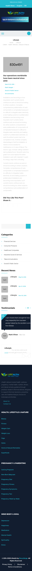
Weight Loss (5, 433)
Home (11, 42)
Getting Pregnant (7, 469)
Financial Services (10, 241)
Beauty (3, 419)
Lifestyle (18, 42)
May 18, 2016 (22, 277)
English (19, 5)
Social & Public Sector (12, 90)
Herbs (3, 443)
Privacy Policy (7, 564)
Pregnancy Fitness (7, 484)
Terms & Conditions (15, 567)
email (6, 352)
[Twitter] (10, 205)
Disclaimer (21, 564)
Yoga (3, 438)
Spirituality (5, 540)
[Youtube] (20, 205)
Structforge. (23, 558)
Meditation (5, 530)
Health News (10, 5)
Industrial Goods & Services (13, 255)
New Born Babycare (8, 474)
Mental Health (6, 535)
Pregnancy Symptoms (9, 489)
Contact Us (7, 404)
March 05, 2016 (9, 84)
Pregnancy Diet (6, 479)
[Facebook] (6, 205)
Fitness (3, 423)
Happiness (5, 525)
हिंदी (25, 5)
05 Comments (9, 93)
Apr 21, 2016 (22, 286)
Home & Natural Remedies (10, 448)
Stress (3, 545)
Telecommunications (11, 259)
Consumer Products (10, 246)
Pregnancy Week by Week (10, 499)
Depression (5, 520)
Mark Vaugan (9, 87)
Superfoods (5, 453)
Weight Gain (5, 428)
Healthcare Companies (11, 250)
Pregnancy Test (6, 494)
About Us (6, 401)
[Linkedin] (15, 205)
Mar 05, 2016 (22, 295)
